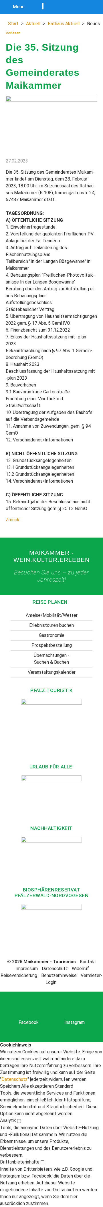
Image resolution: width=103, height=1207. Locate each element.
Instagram (74, 1022)
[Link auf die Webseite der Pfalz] (51, 729)
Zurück (12, 519)
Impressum (26, 968)
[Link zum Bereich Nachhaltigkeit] (51, 859)
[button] (10, 1086)
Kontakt (88, 961)
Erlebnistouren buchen (51, 625)
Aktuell (33, 23)
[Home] (76, 6)
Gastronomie (51, 635)
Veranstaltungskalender (52, 672)
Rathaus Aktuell (64, 23)
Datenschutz (55, 968)
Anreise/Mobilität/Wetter (52, 615)
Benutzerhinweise (59, 975)
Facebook (29, 1022)
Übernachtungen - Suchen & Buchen (52, 659)
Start (13, 23)
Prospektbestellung (51, 645)
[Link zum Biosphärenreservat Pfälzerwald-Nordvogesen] (51, 922)
